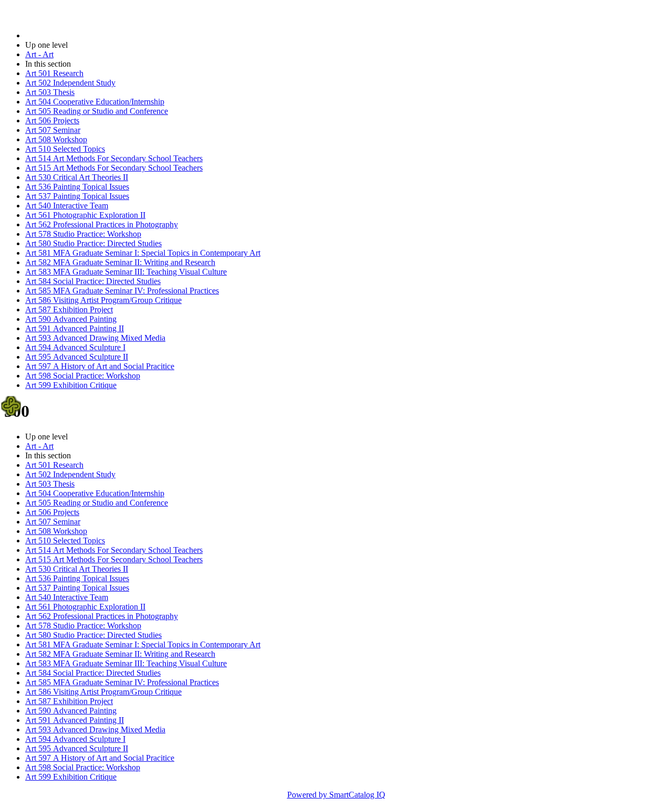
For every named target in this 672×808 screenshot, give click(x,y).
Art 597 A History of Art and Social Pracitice (99, 366)
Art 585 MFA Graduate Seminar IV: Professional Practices (122, 290)
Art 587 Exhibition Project (69, 309)
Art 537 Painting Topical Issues (77, 196)
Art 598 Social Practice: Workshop (82, 375)
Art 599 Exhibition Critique (71, 385)
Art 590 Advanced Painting (71, 318)
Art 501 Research (54, 73)
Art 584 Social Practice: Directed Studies (93, 281)
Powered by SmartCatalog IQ (336, 794)
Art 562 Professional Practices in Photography (101, 224)
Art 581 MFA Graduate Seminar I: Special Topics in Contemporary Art (142, 252)
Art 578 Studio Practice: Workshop (83, 233)
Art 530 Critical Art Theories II (76, 177)
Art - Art (39, 54)
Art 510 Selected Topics (65, 148)
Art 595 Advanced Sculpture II (76, 356)
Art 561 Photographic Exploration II (85, 215)
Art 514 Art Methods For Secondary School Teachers (114, 158)
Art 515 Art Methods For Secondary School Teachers (114, 167)
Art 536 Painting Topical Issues (77, 186)
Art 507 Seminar (52, 129)
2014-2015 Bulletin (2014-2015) (79, 35)
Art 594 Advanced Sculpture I (75, 347)
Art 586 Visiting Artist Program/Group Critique (103, 300)
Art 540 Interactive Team (66, 205)
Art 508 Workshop (56, 139)
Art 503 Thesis (50, 92)
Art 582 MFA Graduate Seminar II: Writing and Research (120, 262)
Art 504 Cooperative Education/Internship (94, 101)
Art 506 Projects (52, 120)
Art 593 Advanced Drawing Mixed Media (95, 337)
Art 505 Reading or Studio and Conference (96, 111)
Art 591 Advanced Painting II (74, 328)
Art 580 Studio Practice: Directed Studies (93, 243)
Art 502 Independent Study (70, 82)
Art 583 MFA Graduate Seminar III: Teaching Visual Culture (126, 271)
